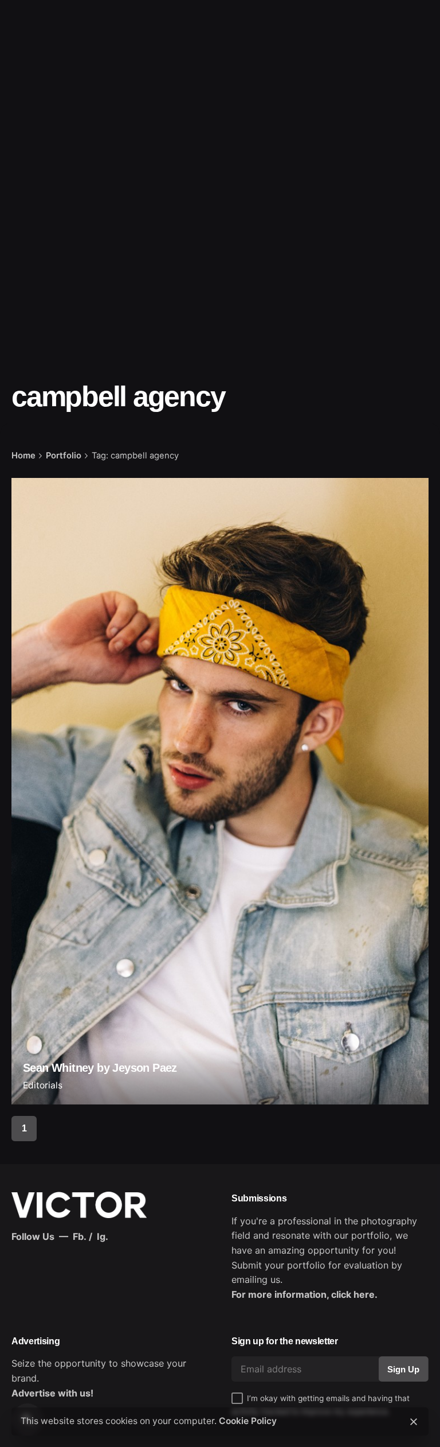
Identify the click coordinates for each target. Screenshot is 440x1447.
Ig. (102, 1236)
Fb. (80, 1236)
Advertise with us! (52, 1393)
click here (353, 1294)
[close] (413, 1421)
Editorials (42, 1085)
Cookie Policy (248, 1420)
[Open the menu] (27, 87)
